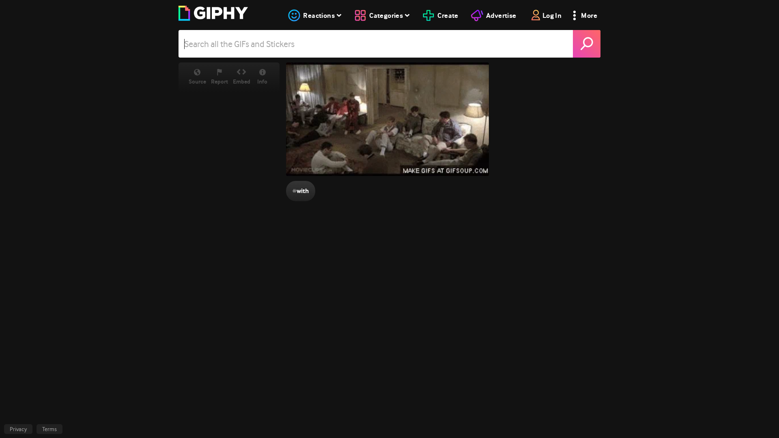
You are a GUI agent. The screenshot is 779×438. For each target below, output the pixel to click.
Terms (49, 429)
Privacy (18, 429)
